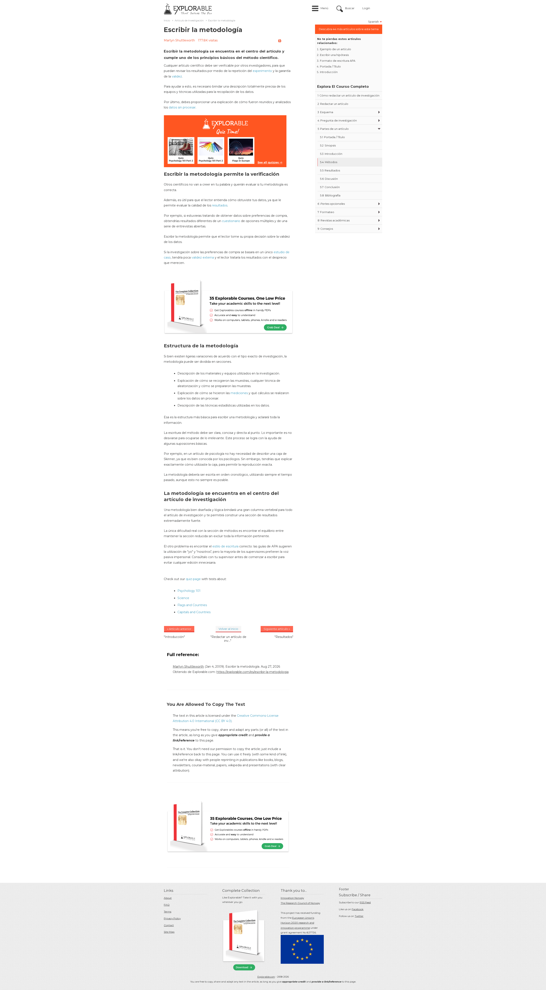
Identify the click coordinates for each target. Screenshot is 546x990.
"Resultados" (283, 637)
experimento (262, 71)
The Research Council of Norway (300, 903)
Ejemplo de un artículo (335, 49)
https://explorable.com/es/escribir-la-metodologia (252, 672)
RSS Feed (365, 902)
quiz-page (193, 579)
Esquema (325, 112)
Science (183, 598)
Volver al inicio (228, 628)
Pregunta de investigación (337, 120)
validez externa (203, 257)
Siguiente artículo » (277, 628)
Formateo (326, 212)
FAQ (167, 904)
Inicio (167, 20)
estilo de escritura (225, 546)
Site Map (169, 931)
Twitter (359, 916)
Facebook (357, 909)
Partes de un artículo (333, 128)
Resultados (330, 170)
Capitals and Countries (194, 612)
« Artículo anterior (179, 628)
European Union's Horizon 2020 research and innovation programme (297, 923)
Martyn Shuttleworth (179, 40)
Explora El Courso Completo (343, 86)
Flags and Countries (192, 605)
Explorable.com (266, 976)
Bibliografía (330, 195)
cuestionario (231, 221)
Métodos (328, 162)
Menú (324, 8)
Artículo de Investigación (189, 20)
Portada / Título (330, 66)
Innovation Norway (292, 897)
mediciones (239, 393)
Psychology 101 (188, 591)
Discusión (329, 178)
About (168, 897)
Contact (169, 925)
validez (177, 76)
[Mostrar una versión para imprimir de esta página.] (279, 41)
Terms (167, 911)
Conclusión (330, 187)
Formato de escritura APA (337, 60)
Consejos (325, 228)
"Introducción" (174, 637)
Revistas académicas (334, 220)
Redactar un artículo (333, 103)
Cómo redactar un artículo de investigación (348, 95)
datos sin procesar (182, 107)
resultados (219, 205)
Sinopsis (328, 145)
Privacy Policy (172, 918)
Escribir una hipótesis (334, 55)
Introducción (329, 72)
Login (366, 8)
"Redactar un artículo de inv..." (228, 639)
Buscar (349, 8)
